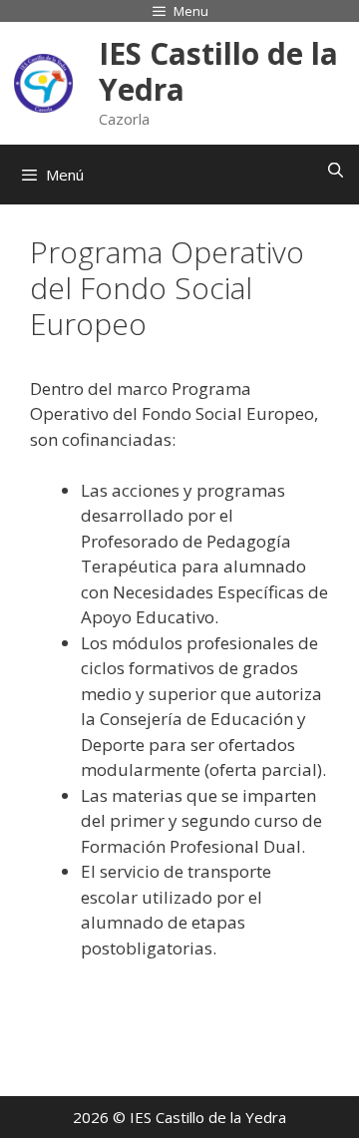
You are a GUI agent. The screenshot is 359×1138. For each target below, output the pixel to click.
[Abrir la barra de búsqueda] (335, 169)
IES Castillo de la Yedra (218, 71)
